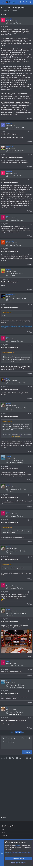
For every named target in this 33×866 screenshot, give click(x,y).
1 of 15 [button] (11, 732)
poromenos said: (7, 352)
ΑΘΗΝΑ (11, 301)
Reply (30, 118)
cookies (17, 845)
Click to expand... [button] (17, 436)
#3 (31, 154)
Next (17, 732)
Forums (3, 832)
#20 (31, 718)
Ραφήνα (11, 410)
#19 (31, 691)
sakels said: (5, 564)
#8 (31, 304)
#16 (31, 592)
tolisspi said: (6, 312)
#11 (31, 413)
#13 (31, 495)
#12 (31, 466)
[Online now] (4, 298)
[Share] (29, 27)
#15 (31, 557)
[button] (3, 2)
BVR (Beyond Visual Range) (16, 462)
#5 (31, 224)
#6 (31, 249)
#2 (31, 131)
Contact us (4, 835)
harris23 (4, 10)
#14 (31, 520)
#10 (31, 386)
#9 (31, 345)
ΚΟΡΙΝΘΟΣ (12, 275)
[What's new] (27, 2)
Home (2, 829)
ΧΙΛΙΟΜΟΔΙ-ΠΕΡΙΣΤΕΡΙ (15, 714)
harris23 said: (6, 421)
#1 (31, 27)
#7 (31, 279)
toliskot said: (6, 527)
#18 (31, 669)
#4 (31, 179)
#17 (31, 619)
